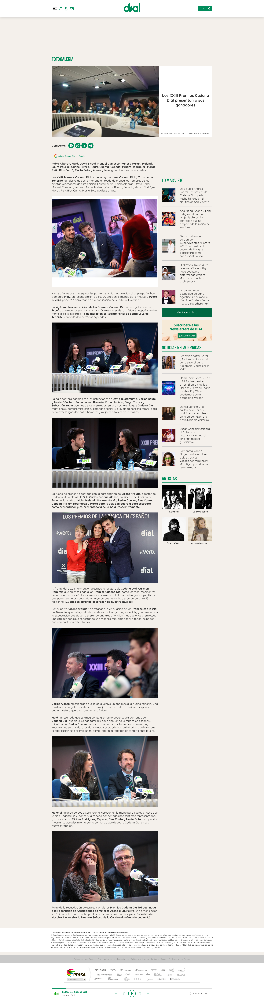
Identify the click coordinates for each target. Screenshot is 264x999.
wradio (127, 974)
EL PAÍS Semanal (158, 974)
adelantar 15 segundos (140, 993)
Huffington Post (104, 974)
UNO (119, 974)
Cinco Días (138, 974)
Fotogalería (62, 59)
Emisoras (102, 959)
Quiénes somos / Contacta (85, 959)
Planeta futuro (168, 974)
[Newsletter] (71, 8)
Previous (54, 228)
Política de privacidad (140, 959)
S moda (149, 978)
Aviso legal (112, 959)
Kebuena (178, 974)
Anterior (116, 993)
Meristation (174, 978)
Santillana (127, 970)
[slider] (132, 988)
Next (155, 228)
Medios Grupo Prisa (76, 979)
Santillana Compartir (141, 970)
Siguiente (148, 993)
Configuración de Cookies (179, 959)
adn (170, 970)
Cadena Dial (148, 974)
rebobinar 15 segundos (124, 993)
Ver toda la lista (187, 312)
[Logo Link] (132, 7)
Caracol (181, 970)
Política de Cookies (159, 959)
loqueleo (161, 978)
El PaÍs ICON (137, 978)
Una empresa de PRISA (76, 973)
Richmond (98, 978)
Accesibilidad (123, 959)
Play (132, 993)
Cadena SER (153, 970)
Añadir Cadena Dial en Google (71, 156)
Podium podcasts (125, 978)
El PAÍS (100, 970)
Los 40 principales (114, 970)
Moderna (112, 978)
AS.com (162, 970)
